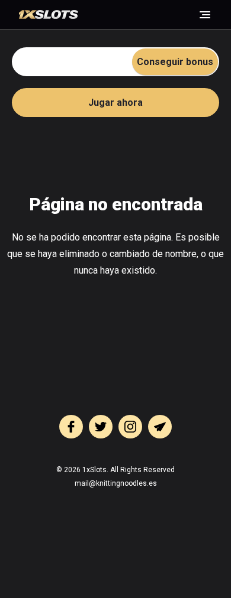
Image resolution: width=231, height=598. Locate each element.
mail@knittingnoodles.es (116, 483)
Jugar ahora (115, 102)
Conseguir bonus (175, 61)
